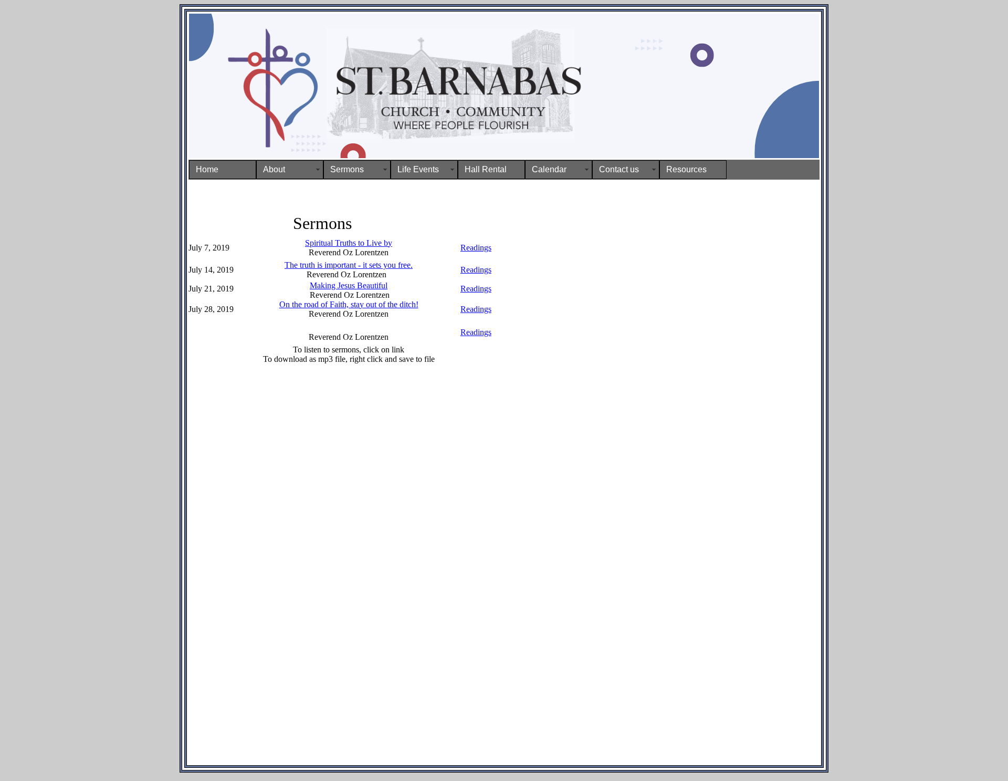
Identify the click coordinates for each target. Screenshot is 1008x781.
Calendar (549, 169)
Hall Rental (486, 169)
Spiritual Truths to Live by (348, 242)
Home (207, 169)
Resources (686, 169)
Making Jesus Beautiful (348, 285)
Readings (475, 247)
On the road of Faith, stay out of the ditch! (348, 304)
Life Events (418, 169)
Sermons (347, 169)
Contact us (619, 169)
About (274, 169)
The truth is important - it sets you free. (349, 265)
